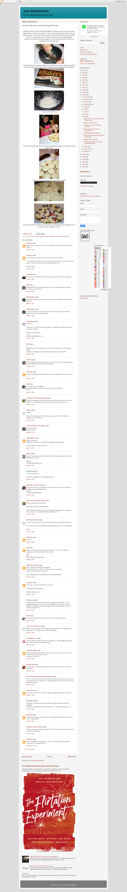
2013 (84, 90)
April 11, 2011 (30, 733)
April (85, 116)
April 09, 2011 (30, 721)
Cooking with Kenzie (42, 236)
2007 (84, 162)
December (87, 97)
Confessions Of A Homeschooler (36, 398)
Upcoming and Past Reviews (88, 54)
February (87, 149)
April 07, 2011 (30, 671)
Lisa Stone (29, 690)
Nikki (28, 384)
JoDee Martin (30, 438)
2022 (84, 70)
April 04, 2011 (30, 249)
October (86, 102)
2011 (83, 95)
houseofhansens (31, 638)
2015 (84, 85)
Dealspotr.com (94, 36)
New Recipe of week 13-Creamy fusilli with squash (92, 142)
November (87, 99)
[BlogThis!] (38, 234)
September (87, 104)
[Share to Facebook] (42, 234)
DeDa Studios (30, 297)
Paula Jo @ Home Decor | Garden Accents (39, 676)
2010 (84, 154)
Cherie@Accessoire (32, 520)
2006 (84, 164)
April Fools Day (31, 236)
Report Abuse (85, 171)
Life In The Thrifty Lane (33, 626)
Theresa (29, 410)
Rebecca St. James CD (90, 122)
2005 (84, 166)
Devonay (29, 359)
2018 (84, 77)
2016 (84, 82)
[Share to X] (40, 234)
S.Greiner (29, 274)
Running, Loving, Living (34, 485)
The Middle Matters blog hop (91, 133)
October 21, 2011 (31, 745)
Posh (28, 344)
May (85, 114)
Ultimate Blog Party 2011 (90, 139)
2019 (84, 75)
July (85, 109)
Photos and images (86, 52)
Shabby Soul (30, 664)
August (86, 106)
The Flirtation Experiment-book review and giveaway (40, 766)
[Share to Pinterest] (44, 234)
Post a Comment (29, 749)
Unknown (29, 243)
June (85, 111)
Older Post (72, 757)
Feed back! (25, 873)
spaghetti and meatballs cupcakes (59, 236)
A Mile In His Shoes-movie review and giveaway (44, 856)
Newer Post (26, 757)
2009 (84, 157)
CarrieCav (29, 582)
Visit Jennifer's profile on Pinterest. (90, 196)
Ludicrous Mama (31, 650)
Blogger (74, 885)
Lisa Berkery (30, 321)
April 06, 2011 (30, 610)
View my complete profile (87, 63)
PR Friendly (83, 50)
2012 (84, 92)
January (86, 151)
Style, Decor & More (32, 565)
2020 (84, 72)
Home (49, 757)
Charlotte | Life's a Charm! (34, 727)
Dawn (28, 615)
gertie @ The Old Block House (36, 500)
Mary (27, 285)
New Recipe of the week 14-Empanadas (91, 129)
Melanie (28, 453)
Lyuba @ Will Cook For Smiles (35, 425)
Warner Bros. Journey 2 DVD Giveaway (41, 866)
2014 (84, 87)
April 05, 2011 (30, 479)
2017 (84, 80)
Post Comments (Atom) (37, 760)
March (86, 146)
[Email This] (37, 234)
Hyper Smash (84, 298)
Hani (27, 547)
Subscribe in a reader (87, 186)
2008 (84, 159)
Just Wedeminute (36, 11)
